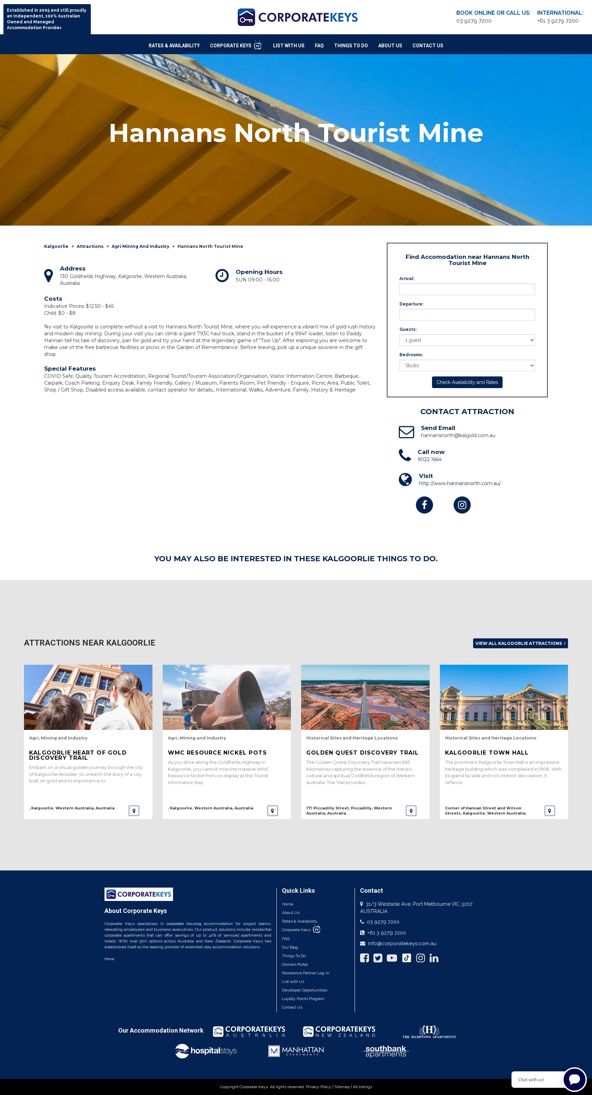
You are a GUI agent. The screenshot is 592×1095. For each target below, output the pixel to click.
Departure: (411, 304)
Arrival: (406, 278)
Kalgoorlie (56, 246)
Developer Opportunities (304, 990)
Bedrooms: (411, 354)
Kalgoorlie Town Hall (487, 752)
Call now (431, 451)
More (109, 958)
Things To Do (351, 45)
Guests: (408, 329)
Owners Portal (295, 964)
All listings (362, 1086)
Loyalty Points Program (303, 998)
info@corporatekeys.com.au (402, 943)
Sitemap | (343, 1086)
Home (287, 904)
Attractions (90, 246)
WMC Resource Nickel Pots (217, 752)
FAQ (319, 45)
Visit (426, 475)
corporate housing (183, 923)
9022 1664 (430, 459)
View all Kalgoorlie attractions (519, 643)
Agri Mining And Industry (140, 246)
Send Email (438, 427)
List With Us (289, 45)
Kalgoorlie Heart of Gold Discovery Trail (78, 755)
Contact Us (427, 45)
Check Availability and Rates (467, 382)
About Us (390, 45)
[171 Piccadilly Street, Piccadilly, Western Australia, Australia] (411, 811)
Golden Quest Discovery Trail (362, 752)
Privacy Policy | (320, 1086)
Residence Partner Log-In (305, 973)
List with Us (293, 981)
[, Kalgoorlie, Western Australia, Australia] (134, 811)
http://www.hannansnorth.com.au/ (460, 483)
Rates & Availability (174, 45)
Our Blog (290, 947)
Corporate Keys (231, 45)
